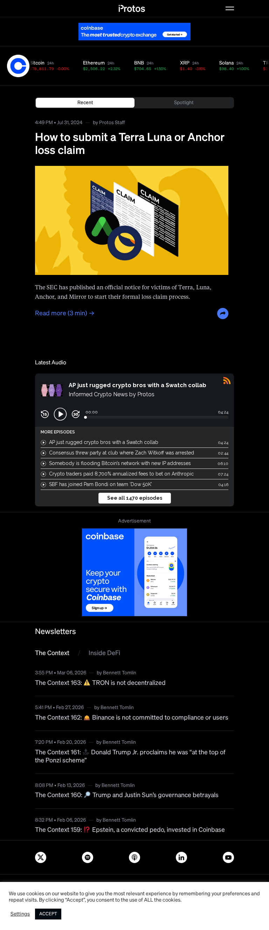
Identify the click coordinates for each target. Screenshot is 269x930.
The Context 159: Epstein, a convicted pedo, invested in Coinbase (130, 830)
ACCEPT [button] (48, 914)
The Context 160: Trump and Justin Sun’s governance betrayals (127, 795)
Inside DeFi (104, 653)
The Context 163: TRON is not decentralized (100, 683)
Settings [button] (20, 914)
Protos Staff (112, 122)
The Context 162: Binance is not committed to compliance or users (131, 718)
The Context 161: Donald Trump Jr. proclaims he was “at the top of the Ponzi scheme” (130, 756)
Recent (85, 102)
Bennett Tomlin (119, 672)
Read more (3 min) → (65, 313)
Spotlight (184, 102)
